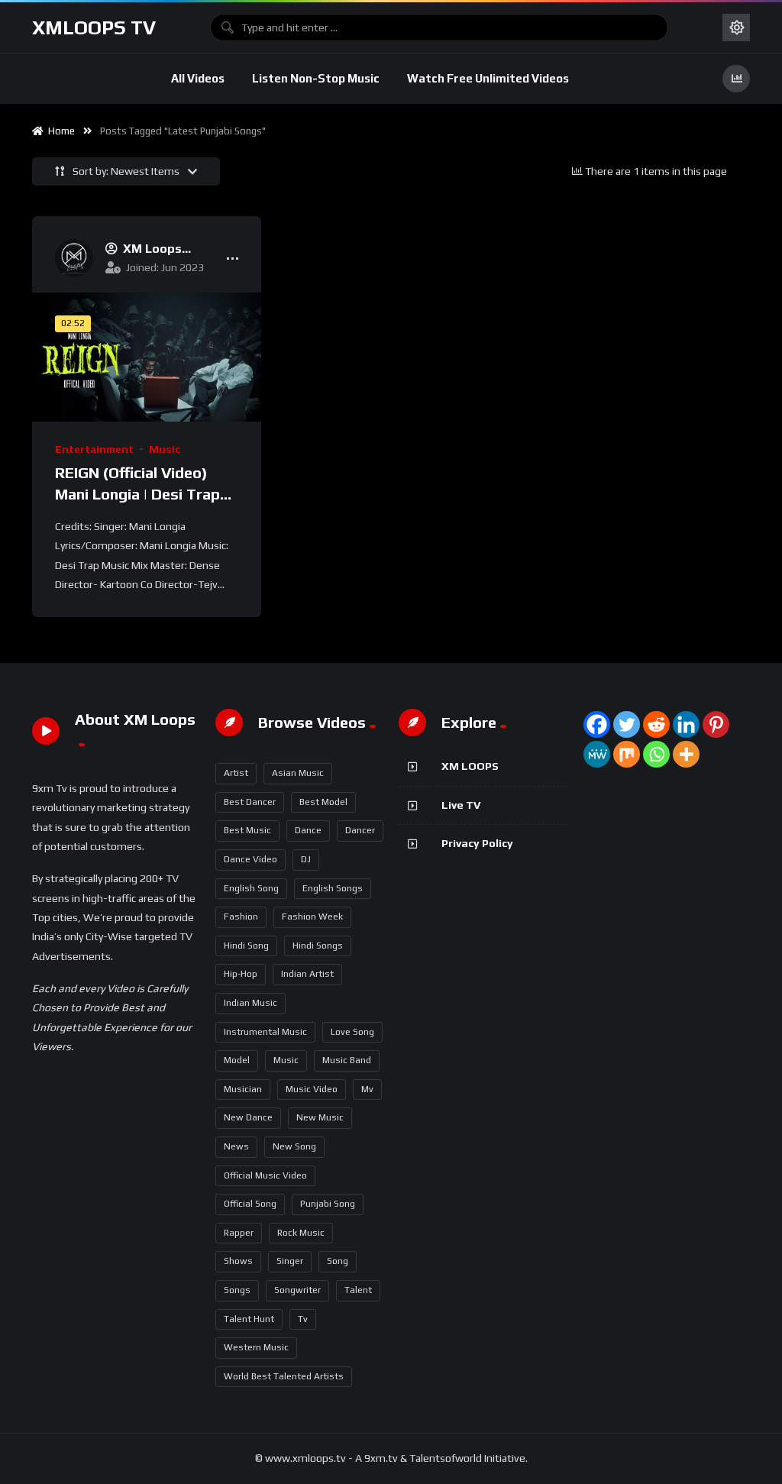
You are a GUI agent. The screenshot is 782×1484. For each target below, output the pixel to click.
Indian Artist (307, 973)
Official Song (250, 1203)
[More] (686, 754)
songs (237, 1290)
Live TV (460, 805)
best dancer (250, 802)
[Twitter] (626, 724)
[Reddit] (656, 724)
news (236, 1146)
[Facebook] (596, 724)
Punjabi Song (327, 1203)
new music (320, 1117)
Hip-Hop (240, 973)
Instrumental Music (265, 1032)
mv (367, 1089)
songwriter (297, 1290)
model (237, 1060)
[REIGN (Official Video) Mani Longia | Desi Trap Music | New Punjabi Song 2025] (146, 357)
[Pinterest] (716, 724)
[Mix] (626, 754)
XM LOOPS (470, 766)
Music (164, 449)
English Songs (332, 888)
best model (323, 802)
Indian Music (250, 1002)
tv (303, 1319)
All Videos (198, 78)
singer (289, 1261)
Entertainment (94, 449)
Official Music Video (265, 1175)
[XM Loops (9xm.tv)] (74, 258)
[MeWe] (596, 754)
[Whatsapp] (656, 754)
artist (236, 773)
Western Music (256, 1347)
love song (352, 1032)
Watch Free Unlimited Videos (488, 78)
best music (247, 830)
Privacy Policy (477, 843)
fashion (241, 916)
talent (358, 1290)
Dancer (360, 830)
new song (294, 1146)
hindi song (246, 945)
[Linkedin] (686, 724)
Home (59, 131)
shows (238, 1261)
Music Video (312, 1089)
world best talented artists (284, 1376)
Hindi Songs (317, 945)
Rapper (239, 1232)
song (337, 1261)
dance (308, 830)
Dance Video (250, 859)
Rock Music (301, 1232)
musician (243, 1089)
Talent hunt (249, 1319)
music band (346, 1060)
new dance (248, 1117)
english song (251, 888)
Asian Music (298, 773)
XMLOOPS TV (94, 27)
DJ (306, 859)
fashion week (312, 916)
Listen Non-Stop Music (316, 78)
